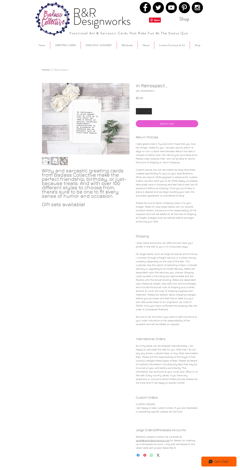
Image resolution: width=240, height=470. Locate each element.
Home (45, 69)
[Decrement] (138, 111)
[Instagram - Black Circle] (197, 7)
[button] (146, 45)
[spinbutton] (144, 111)
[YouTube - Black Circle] (171, 7)
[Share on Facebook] (138, 455)
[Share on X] (158, 455)
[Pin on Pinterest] (145, 455)
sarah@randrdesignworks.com (153, 440)
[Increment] (149, 111)
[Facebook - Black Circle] (145, 7)
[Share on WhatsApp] (151, 455)
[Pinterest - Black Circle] (184, 7)
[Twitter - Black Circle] (158, 7)
